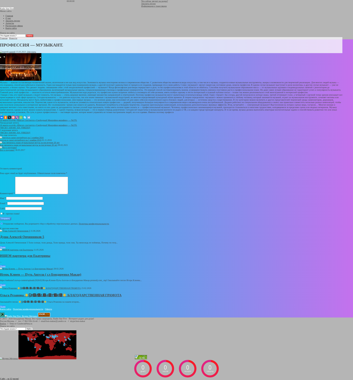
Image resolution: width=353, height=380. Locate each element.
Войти (3, 323)
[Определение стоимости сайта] (141, 358)
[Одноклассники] (5, 117)
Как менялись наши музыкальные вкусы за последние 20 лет (28, 145)
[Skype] (24, 117)
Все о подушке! (7, 150)
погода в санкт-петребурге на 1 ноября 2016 (20, 140)
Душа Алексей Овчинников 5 (22, 237)
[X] (9, 117)
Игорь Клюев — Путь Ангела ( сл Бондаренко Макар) (40, 274)
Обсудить (31, 52)
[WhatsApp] (21, 117)
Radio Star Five (7, 8)
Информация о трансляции (154, 6)
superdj (12, 52)
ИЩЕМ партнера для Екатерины (25, 255)
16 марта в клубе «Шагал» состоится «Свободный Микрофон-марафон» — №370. (38, 120)
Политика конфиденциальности (94, 224)
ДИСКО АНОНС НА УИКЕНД (15, 128)
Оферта (48, 309)
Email (3, 203)
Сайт (2, 208)
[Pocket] (13, 117)
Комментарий (7, 193)
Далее (3, 247)
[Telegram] (28, 117)
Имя (3, 198)
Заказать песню (148, 3)
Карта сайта (5, 309)
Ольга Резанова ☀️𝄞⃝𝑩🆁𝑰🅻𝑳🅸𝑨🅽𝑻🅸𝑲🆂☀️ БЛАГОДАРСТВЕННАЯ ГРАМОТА (60, 295)
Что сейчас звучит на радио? (154, 1)
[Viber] (17, 117)
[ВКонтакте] (1, 117)
